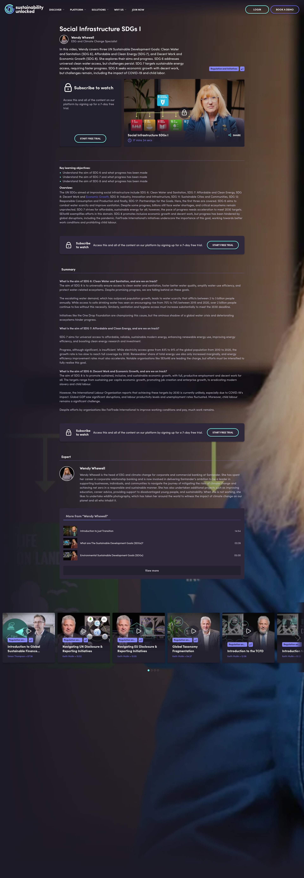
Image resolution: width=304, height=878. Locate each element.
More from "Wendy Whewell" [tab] (87, 516)
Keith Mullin (68, 656)
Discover (55, 9)
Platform (76, 9)
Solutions (99, 9)
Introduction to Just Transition (96, 530)
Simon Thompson (16, 656)
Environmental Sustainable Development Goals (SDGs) (111, 555)
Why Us (119, 9)
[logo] (24, 9)
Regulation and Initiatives (224, 68)
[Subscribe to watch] (184, 113)
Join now (138, 9)
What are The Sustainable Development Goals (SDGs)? (111, 543)
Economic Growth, (97, 196)
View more (152, 570)
